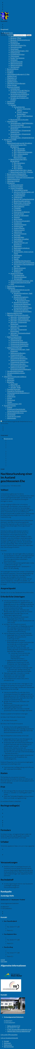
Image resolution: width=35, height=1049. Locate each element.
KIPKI (12, 284)
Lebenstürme (18, 232)
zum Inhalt (7, 2)
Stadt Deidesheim (15, 338)
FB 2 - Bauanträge (19, 148)
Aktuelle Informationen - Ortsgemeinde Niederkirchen (23, 307)
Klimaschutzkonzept (16, 185)
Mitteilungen (11, 288)
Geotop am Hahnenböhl (21, 215)
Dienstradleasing (19, 206)
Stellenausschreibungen (14, 348)
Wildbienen (17, 271)
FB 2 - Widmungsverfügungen (23, 152)
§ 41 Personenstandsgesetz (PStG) (14, 824)
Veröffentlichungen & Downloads (24, 262)
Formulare (10, 71)
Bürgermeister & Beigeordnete (16, 174)
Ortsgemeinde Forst (16, 340)
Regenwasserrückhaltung (21, 248)
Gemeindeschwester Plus (18, 45)
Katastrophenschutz (13, 179)
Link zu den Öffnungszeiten (9, 1035)
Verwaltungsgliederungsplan (16, 373)
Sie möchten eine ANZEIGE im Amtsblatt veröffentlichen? (19, 95)
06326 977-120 (14, 951)
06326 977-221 (11, 912)
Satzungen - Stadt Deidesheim (19, 319)
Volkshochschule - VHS (14, 404)
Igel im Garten (18, 219)
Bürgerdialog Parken (23, 300)
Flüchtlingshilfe (15, 43)
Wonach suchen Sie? (7, 35)
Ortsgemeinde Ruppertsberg (19, 346)
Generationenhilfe (16, 47)
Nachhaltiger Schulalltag (21, 239)
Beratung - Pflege (15, 38)
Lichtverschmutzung (20, 233)
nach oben (4, 961)
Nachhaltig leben (19, 237)
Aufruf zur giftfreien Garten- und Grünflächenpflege (24, 193)
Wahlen (9, 375)
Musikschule (11, 400)
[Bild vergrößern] (13, 1013)
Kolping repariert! (19, 230)
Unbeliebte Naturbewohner (22, 261)
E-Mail (8, 913)
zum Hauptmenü (9, 4)
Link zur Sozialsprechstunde (9, 1038)
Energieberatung (19, 275)
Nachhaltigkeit (18, 241)
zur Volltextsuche (9, 10)
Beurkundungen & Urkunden (19, 119)
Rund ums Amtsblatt (13, 87)
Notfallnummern (12, 81)
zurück (3, 960)
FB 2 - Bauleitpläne (19, 150)
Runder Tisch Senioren (17, 58)
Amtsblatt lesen (15, 89)
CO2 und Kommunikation (22, 205)
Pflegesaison (18, 246)
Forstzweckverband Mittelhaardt (17, 176)
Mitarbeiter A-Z (12, 78)
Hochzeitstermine (19, 107)
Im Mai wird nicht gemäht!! (22, 221)
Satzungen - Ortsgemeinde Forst (20, 320)
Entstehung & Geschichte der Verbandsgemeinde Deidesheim (17, 410)
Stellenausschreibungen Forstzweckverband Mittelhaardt (20, 368)
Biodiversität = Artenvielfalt (22, 203)
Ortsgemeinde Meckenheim (18, 342)
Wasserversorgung (16, 65)
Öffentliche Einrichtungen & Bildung (15, 376)
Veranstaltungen (12, 121)
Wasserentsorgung (16, 63)
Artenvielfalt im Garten (21, 190)
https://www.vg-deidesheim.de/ (18, 1031)
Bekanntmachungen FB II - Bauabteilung (18, 146)
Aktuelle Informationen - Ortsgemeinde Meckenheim (22, 303)
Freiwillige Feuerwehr (13, 389)
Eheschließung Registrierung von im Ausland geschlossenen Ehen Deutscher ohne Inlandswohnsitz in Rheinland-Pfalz (17, 851)
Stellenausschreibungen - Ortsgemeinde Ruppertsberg (19, 365)
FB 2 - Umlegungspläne (21, 154)
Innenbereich (18, 223)
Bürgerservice (8, 33)
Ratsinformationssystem (14, 313)
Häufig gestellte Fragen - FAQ (19, 51)
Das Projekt (14, 384)
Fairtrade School (19, 214)
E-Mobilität (17, 208)
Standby (16, 259)
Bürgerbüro (14, 42)
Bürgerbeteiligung (12, 69)
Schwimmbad (11, 414)
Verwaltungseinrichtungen (15, 371)
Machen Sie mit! (15, 386)
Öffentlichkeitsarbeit (20, 277)
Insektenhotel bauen (20, 224)
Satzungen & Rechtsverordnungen (17, 315)
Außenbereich (18, 197)
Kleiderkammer (15, 52)
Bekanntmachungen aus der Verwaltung (19, 143)
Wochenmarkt (14, 67)
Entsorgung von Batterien (22, 212)
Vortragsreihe (18, 279)
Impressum (7, 26)
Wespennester (18, 270)
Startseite (7, 426)
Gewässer (17, 217)
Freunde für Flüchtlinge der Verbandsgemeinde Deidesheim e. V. (18, 392)
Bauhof (9, 141)
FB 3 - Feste (17, 165)
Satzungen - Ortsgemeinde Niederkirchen (18, 327)
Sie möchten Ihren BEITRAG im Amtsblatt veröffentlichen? (20, 91)
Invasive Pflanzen (19, 228)
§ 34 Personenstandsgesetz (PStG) (14, 820)
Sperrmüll (17, 257)
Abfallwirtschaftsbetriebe (18, 36)
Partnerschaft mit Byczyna (15, 413)
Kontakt (6, 24)
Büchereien (10, 380)
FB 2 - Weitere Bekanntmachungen (20, 156)
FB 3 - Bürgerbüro (19, 163)
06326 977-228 (14, 938)
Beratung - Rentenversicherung (20, 40)
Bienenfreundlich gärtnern (22, 201)
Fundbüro (10, 72)
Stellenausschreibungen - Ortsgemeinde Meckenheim (18, 357)
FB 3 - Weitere (18, 168)
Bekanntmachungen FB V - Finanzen (21, 172)
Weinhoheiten (11, 418)
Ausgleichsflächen (19, 195)
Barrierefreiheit (9, 30)
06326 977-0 (13, 1026)
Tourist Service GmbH (14, 416)
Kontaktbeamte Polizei (17, 54)
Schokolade (17, 250)
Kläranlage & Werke (13, 181)
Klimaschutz (11, 183)
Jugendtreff (10, 395)
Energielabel (17, 210)
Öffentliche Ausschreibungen (16, 83)
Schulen (9, 402)
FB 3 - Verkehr (18, 167)
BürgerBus (10, 382)
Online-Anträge (12, 85)
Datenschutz (8, 28)
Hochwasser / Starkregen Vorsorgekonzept (20, 177)
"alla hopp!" (10, 378)
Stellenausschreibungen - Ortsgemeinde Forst (18, 354)
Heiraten (13, 105)
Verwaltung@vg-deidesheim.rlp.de (19, 1029)
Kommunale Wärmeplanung (15, 286)
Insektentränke (18, 226)
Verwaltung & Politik (10, 139)
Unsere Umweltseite (16, 188)
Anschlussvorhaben (16, 186)
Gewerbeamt (14, 49)
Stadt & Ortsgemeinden (14, 337)
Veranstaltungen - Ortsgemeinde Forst (22, 138)
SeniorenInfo (11, 101)
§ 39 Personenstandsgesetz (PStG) (14, 822)
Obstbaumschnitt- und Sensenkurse (21, 243)
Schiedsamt (14, 60)
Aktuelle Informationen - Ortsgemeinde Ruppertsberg (22, 310)
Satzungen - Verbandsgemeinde (20, 317)
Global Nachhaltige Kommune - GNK (21, 281)
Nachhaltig (17, 235)
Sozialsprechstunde (16, 62)
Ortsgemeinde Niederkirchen (19, 344)
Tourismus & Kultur (10, 405)
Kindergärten (11, 396)
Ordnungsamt (14, 56)
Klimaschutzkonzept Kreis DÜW (20, 282)
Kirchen (9, 398)
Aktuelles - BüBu (15, 387)
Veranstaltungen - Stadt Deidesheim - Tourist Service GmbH (21, 124)
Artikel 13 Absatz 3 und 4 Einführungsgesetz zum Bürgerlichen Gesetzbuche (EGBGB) (19, 814)
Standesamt (10, 103)
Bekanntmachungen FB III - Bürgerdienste (18, 160)
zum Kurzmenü (8, 8)
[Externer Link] (17, 985)
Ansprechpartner (12, 34)
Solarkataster (18, 255)
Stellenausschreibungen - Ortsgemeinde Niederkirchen (19, 361)
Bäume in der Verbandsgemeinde (24, 199)
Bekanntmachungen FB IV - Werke (21, 170)
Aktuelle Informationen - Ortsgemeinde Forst (21, 298)
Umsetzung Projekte (16, 273)
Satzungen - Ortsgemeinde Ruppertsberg (18, 330)
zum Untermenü (9, 6)
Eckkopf (9, 407)
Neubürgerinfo (12, 80)
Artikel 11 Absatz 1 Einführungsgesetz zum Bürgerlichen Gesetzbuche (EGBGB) (17, 810)
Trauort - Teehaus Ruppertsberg (22, 113)
